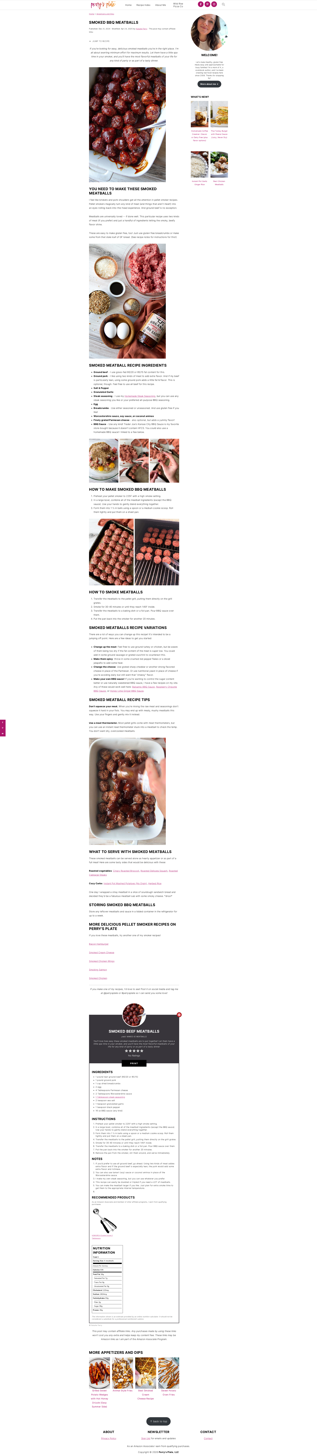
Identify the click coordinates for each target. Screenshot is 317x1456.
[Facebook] (201, 4)
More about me (208, 84)
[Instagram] (214, 4)
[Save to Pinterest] (3, 728)
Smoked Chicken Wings (101, 961)
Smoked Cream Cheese (101, 952)
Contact (208, 1438)
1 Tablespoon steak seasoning (110, 1097)
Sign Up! (145, 1438)
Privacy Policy (108, 1438)
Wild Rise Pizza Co (178, 5)
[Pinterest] (207, 4)
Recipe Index (143, 5)
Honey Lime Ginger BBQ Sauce (127, 691)
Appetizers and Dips (105, 14)
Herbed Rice (154, 883)
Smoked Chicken (98, 978)
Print (134, 1063)
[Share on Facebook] (3, 722)
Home (128, 5)
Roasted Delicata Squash (154, 871)
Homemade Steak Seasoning (140, 396)
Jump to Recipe (101, 41)
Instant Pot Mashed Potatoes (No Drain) (125, 883)
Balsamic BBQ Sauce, (144, 687)
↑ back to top (158, 1421)
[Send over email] (3, 733)
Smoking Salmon (98, 969)
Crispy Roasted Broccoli (126, 871)
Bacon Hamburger (99, 944)
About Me (160, 5)
